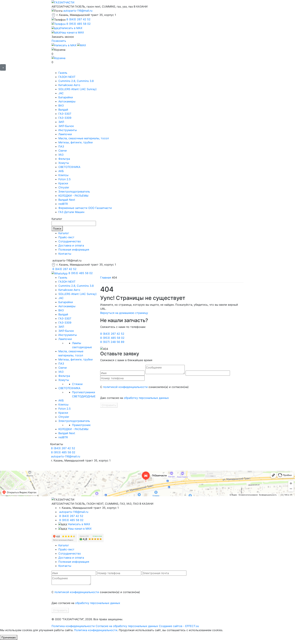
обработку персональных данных (146, 398)
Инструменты (67, 130)
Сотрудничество (69, 241)
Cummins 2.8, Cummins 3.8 (76, 81)
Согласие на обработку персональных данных (127, 626)
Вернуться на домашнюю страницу (124, 313)
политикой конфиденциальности (125, 387)
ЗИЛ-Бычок (66, 126)
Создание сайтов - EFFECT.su (179, 626)
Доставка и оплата (71, 245)
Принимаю (8, 637)
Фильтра (64, 158)
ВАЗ (61, 105)
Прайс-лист (66, 237)
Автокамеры (66, 101)
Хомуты (63, 163)
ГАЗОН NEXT (66, 77)
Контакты (64, 253)
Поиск (57, 228)
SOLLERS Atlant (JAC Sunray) (77, 89)
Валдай (63, 109)
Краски (63, 183)
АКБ (61, 171)
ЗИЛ (61, 122)
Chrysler (63, 187)
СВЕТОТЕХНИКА (69, 167)
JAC (61, 93)
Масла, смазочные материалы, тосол (83, 138)
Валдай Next (66, 199)
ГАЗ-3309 (64, 117)
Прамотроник (81, 425)
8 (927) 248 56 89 (112, 342)
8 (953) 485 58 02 (78, 23)
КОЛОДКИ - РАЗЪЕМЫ (73, 195)
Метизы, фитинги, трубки (75, 142)
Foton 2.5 (64, 179)
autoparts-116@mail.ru (77, 10)
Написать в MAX (79, 524)
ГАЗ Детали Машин (71, 212)
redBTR (63, 203)
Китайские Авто (69, 85)
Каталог (63, 233)
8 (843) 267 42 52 (78, 19)
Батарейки (65, 97)
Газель (62, 72)
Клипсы (63, 175)
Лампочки (65, 134)
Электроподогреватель (74, 191)
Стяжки (77, 384)
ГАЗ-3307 (64, 113)
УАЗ (61, 154)
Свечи (62, 150)
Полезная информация (73, 249)
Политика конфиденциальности (73, 626)
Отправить (109, 405)
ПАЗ (61, 146)
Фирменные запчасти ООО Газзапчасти (85, 208)
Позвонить (59, 40)
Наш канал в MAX (80, 528)
